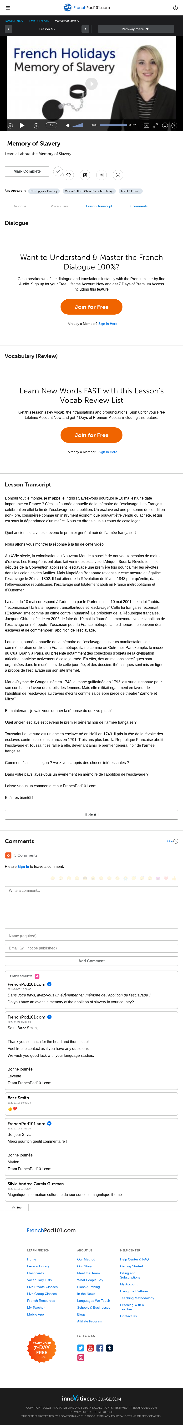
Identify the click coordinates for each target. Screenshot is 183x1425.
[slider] (78, 125)
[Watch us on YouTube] (90, 1348)
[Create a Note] (85, 175)
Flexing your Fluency (43, 191)
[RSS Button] (8, 855)
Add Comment (91, 961)
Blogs (81, 1314)
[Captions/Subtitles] (146, 125)
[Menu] (7, 7)
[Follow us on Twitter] (81, 1348)
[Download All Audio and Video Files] (118, 175)
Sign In (23, 866)
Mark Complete (27, 171)
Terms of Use (103, 1412)
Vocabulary (59, 206)
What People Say (90, 1280)
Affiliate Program (89, 1321)
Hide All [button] (91, 815)
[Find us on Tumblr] (109, 1348)
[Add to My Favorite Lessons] (68, 175)
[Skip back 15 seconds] (10, 125)
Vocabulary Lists (39, 1280)
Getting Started (131, 1266)
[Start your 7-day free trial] (41, 1348)
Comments (138, 206)
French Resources (41, 1300)
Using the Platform (134, 1291)
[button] (175, 7)
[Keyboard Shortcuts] (174, 125)
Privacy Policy (80, 1412)
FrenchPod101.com (143, 1407)
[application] (91, 83)
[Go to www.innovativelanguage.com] (91, 1397)
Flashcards (35, 1273)
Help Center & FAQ (134, 1259)
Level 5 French (38, 21)
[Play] (22, 125)
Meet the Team (88, 1273)
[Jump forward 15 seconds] (36, 125)
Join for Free (91, 306)
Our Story (84, 1266)
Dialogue (19, 206)
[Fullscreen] (156, 125)
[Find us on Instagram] (81, 1357)
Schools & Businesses (93, 1307)
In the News (86, 1294)
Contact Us (128, 1316)
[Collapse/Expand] (91, 841)
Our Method (86, 1259)
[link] (8, 29)
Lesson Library (14, 21)
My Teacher (36, 1307)
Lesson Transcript (99, 206)
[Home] (87, 11)
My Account (128, 1284)
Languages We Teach (93, 1300)
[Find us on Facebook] (100, 1348)
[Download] (165, 125)
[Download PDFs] (101, 175)
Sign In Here (107, 324)
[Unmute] (68, 125)
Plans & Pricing (88, 1287)
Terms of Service (140, 1416)
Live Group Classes (42, 1294)
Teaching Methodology (137, 1298)
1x (51, 125)
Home (31, 1259)
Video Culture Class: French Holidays (89, 191)
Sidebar (136, 29)
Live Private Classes (42, 1287)
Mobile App (35, 1314)
